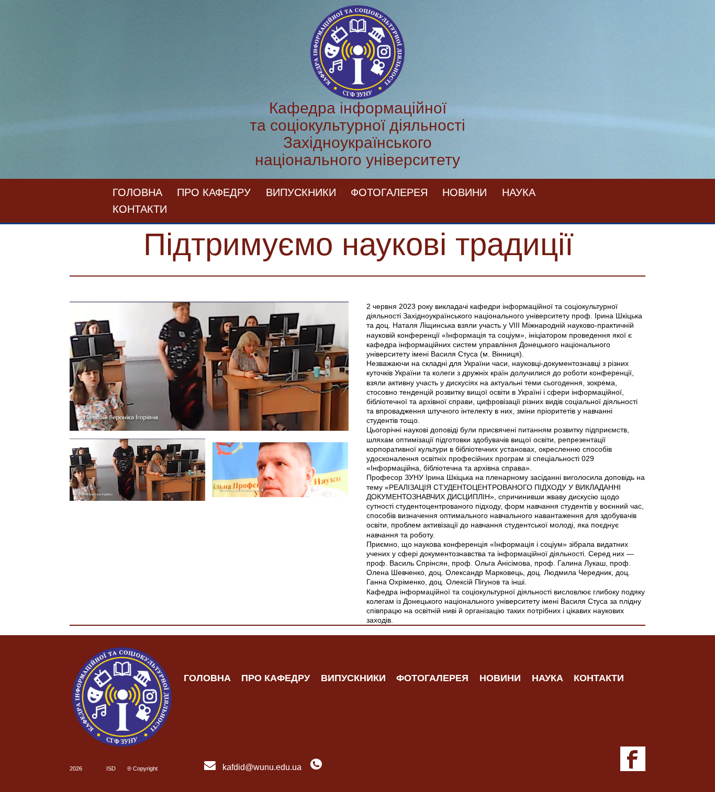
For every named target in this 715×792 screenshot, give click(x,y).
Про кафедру (214, 192)
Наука (518, 192)
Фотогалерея (389, 192)
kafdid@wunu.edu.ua (261, 767)
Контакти (140, 209)
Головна (137, 192)
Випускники (301, 192)
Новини (464, 192)
